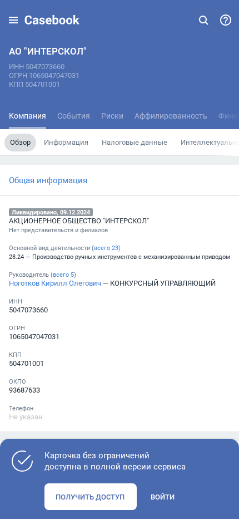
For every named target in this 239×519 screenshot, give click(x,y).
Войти (163, 496)
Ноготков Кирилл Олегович (55, 282)
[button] (13, 20)
